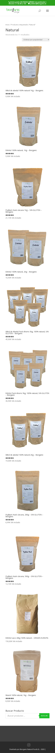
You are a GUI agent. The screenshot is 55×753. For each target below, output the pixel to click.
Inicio (7, 24)
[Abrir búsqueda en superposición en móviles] (28, 715)
